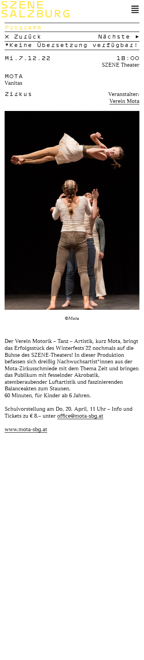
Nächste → (118, 36)
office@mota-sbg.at (80, 415)
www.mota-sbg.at (26, 429)
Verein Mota (124, 100)
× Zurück (23, 36)
